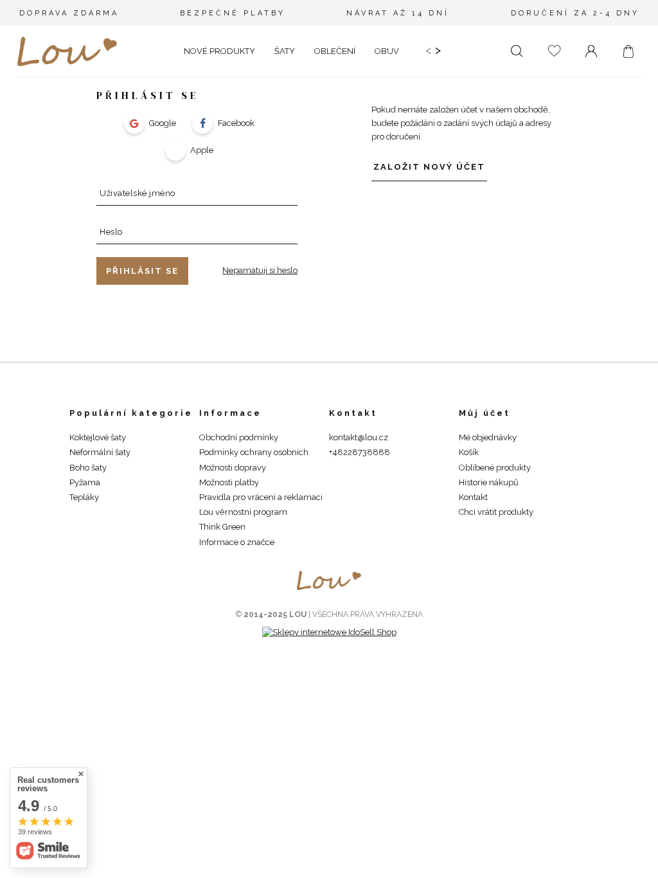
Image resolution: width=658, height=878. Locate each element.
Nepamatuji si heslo (260, 270)
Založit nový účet (429, 167)
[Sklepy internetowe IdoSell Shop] (329, 632)
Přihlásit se (142, 271)
